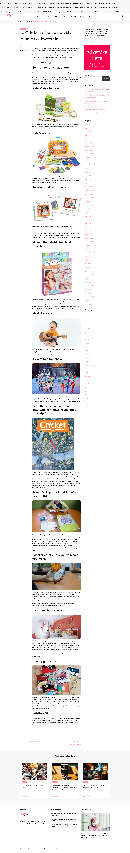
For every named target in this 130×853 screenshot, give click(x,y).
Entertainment (88, 332)
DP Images (87, 325)
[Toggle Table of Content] (49, 62)
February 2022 (89, 286)
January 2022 (88, 290)
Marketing (87, 376)
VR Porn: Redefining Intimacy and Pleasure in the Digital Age (95, 786)
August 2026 (88, 125)
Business (39, 16)
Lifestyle (23, 28)
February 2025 (89, 191)
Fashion (47, 16)
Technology (72, 16)
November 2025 (89, 158)
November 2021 (89, 297)
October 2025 (88, 161)
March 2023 (88, 271)
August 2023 (88, 257)
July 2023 (87, 260)
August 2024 (88, 213)
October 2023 (88, 249)
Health (63, 16)
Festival (86, 340)
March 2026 (88, 143)
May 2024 (87, 224)
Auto (85, 314)
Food (86, 347)
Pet (85, 380)
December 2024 (89, 198)
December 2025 (89, 154)
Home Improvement (90, 365)
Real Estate (87, 387)
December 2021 (89, 293)
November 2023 (89, 246)
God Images (88, 358)
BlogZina (31, 848)
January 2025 (88, 194)
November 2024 (89, 202)
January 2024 (88, 238)
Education (87, 329)
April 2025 (87, 183)
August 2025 (88, 169)
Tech (85, 395)
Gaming (86, 351)
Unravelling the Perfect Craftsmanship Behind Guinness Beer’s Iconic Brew (63, 787)
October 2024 (88, 205)
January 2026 (88, 150)
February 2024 (89, 235)
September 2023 (89, 253)
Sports (86, 391)
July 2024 (87, 216)
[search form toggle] (123, 16)
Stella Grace (23, 47)
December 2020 (89, 304)
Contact (81, 16)
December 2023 (89, 242)
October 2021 (88, 301)
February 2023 (89, 275)
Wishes (86, 406)
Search (86, 75)
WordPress (33, 850)
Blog (85, 318)
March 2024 (88, 231)
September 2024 (89, 209)
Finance (55, 16)
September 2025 (89, 165)
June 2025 (87, 176)
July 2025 (87, 172)
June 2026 (87, 132)
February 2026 (89, 147)
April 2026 (87, 139)
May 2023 (87, 264)
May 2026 (87, 136)
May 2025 (87, 180)
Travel (86, 402)
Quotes (86, 384)
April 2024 (87, 227)
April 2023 (87, 268)
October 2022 (88, 279)
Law (85, 369)
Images (90, 16)
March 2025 (88, 187)
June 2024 (87, 220)
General (86, 354)
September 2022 (89, 282)
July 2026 (87, 128)
